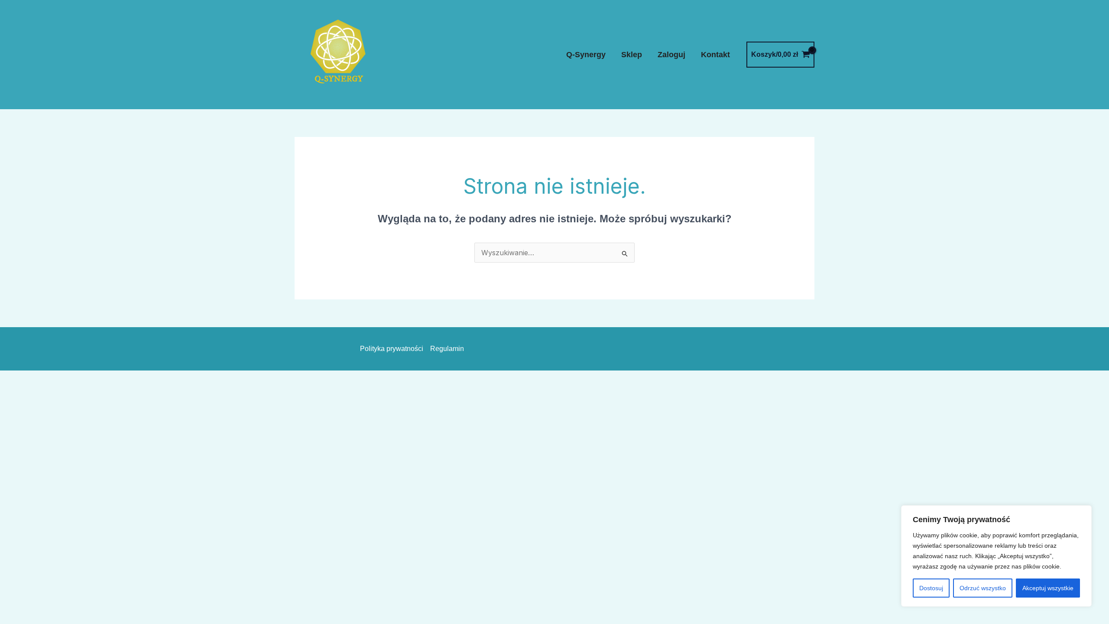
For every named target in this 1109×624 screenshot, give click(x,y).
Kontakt (715, 54)
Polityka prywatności (391, 348)
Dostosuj (931, 588)
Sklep (631, 54)
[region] (996, 556)
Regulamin (447, 348)
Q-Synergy (586, 54)
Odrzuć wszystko (983, 588)
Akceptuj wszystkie (1047, 588)
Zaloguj (671, 54)
